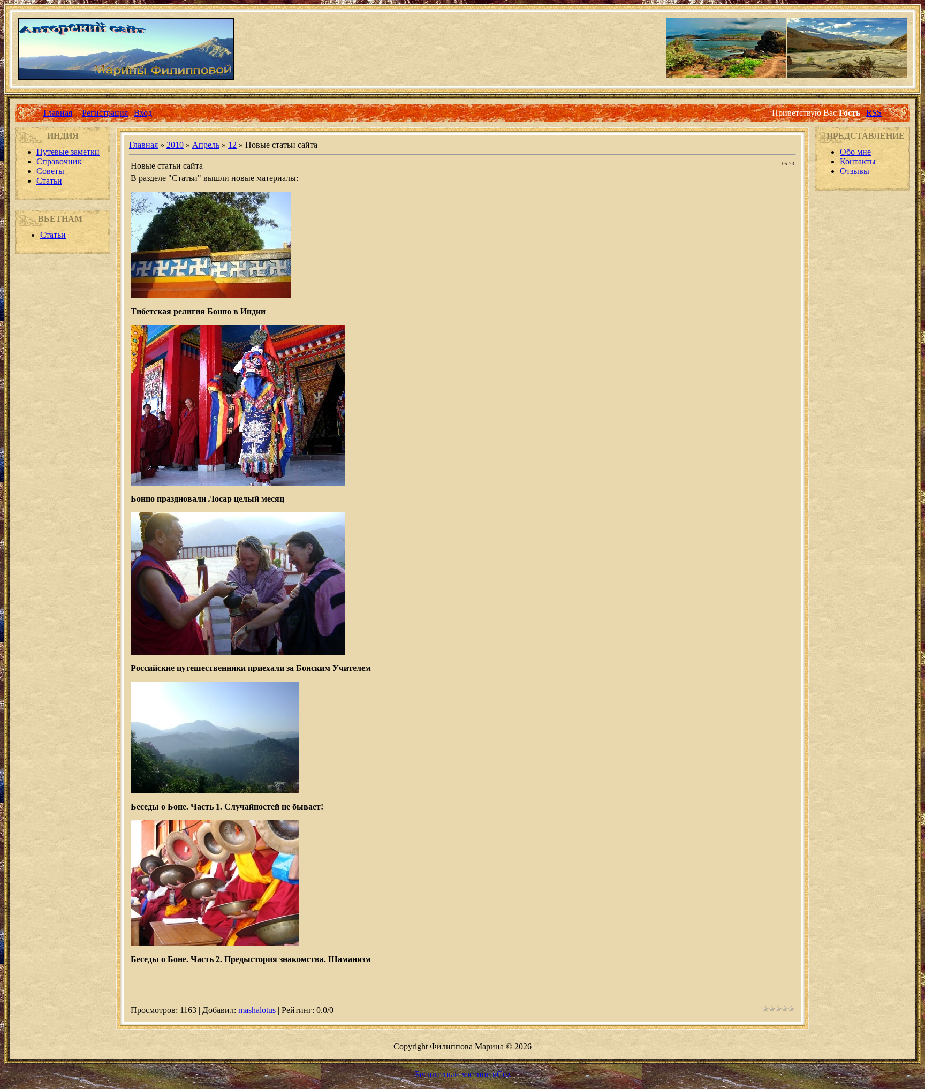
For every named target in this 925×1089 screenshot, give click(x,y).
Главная (57, 112)
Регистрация (105, 112)
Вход (143, 112)
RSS (874, 112)
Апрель (205, 144)
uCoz (501, 1074)
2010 (175, 144)
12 (232, 144)
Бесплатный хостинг (452, 1074)
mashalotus (257, 1010)
